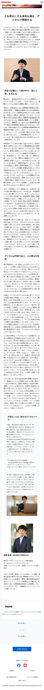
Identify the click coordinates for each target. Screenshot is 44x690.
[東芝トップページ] (7, 2)
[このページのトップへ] (40, 687)
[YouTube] (25, 666)
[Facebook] (18, 666)
